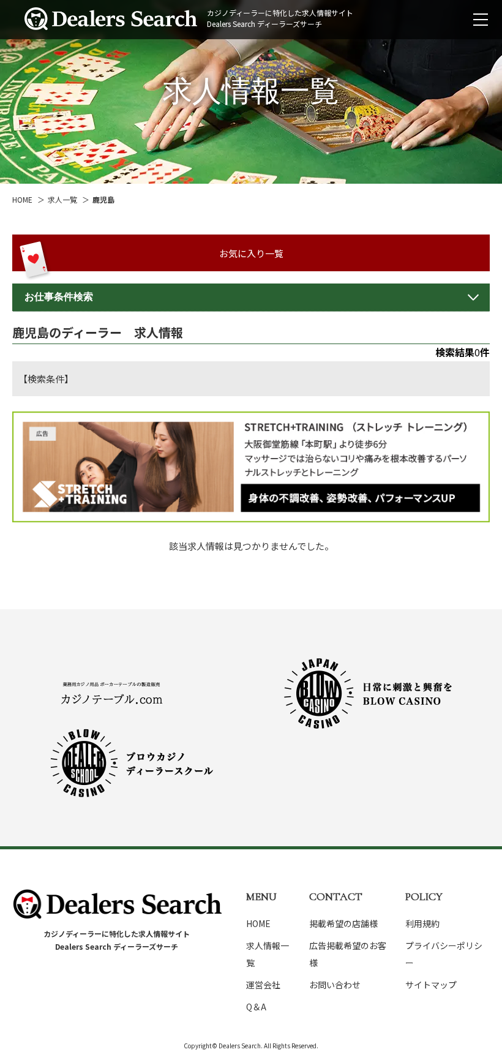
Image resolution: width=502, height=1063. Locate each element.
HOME (22, 199)
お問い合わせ (335, 984)
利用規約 (422, 923)
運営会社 (263, 984)
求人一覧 (62, 199)
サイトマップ (431, 984)
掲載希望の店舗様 (343, 923)
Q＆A (256, 1007)
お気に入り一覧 (251, 253)
